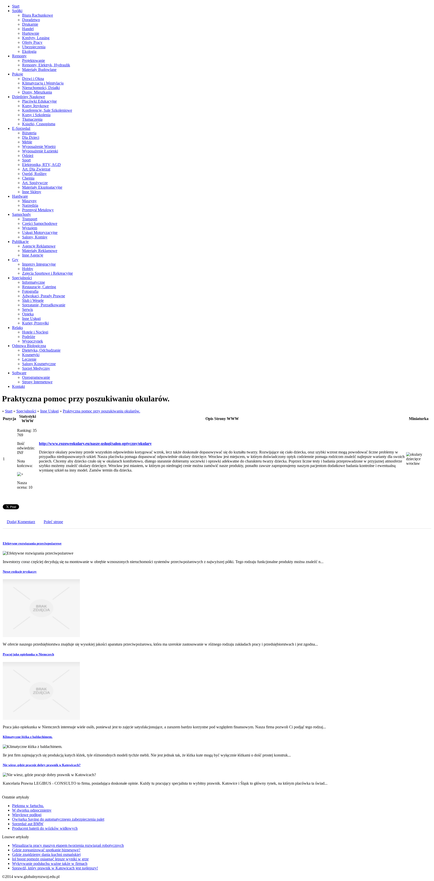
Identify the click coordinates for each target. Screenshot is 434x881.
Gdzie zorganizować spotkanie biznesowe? (46, 850)
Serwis (27, 309)
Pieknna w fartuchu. (28, 806)
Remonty (19, 56)
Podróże (28, 336)
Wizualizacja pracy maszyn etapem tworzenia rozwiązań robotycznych (68, 845)
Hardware (20, 196)
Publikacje (20, 241)
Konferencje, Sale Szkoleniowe (47, 110)
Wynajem (29, 228)
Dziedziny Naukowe (28, 97)
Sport (26, 160)
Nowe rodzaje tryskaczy (20, 571)
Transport (29, 219)
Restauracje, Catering (39, 287)
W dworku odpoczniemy (31, 810)
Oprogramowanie (36, 377)
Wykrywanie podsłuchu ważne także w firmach (49, 863)
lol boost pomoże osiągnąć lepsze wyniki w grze (50, 859)
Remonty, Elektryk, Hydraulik (46, 65)
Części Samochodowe (39, 223)
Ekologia (29, 51)
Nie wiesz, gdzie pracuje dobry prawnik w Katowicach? (42, 765)
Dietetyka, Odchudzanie (41, 350)
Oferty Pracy (32, 42)
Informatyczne (33, 282)
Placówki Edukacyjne (39, 101)
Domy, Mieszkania (37, 92)
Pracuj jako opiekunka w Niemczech (28, 654)
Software (19, 373)
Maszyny (29, 201)
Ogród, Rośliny (34, 174)
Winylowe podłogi (26, 815)
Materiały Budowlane (39, 69)
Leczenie (29, 359)
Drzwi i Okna (33, 78)
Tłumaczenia (32, 119)
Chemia (28, 178)
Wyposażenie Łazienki (40, 151)
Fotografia (30, 291)
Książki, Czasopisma (38, 124)
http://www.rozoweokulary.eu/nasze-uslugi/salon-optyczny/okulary (95, 443)
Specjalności (22, 278)
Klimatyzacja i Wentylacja (43, 83)
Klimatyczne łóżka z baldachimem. (27, 737)
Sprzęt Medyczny (36, 368)
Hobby (27, 269)
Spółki (17, 11)
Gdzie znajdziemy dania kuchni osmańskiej (46, 854)
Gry (15, 260)
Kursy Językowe (35, 106)
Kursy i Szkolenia (36, 115)
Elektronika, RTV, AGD (41, 164)
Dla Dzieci (30, 137)
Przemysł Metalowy (38, 210)
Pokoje (17, 74)
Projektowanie (33, 60)
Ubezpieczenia (33, 47)
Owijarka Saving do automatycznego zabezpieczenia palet (58, 819)
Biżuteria (29, 133)
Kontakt (18, 386)
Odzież (27, 155)
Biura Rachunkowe (37, 15)
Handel (28, 29)
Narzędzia (30, 205)
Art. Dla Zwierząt (36, 169)
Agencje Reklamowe (39, 246)
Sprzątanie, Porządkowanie (43, 305)
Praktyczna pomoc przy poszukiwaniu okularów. (101, 411)
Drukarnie (30, 24)
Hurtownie (30, 33)
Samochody (21, 214)
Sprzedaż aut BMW (27, 824)
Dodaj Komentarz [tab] (21, 522)
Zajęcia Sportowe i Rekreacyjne (47, 273)
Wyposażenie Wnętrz (39, 146)
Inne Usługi (31, 318)
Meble (27, 142)
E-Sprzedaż (21, 128)
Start (15, 6)
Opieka (28, 314)
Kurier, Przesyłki (35, 323)
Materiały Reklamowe (39, 250)
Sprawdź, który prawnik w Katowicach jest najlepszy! (55, 868)
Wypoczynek (32, 341)
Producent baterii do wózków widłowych (45, 828)
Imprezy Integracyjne (39, 264)
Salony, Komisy (34, 237)
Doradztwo (31, 20)
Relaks (17, 327)
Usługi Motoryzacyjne (40, 232)
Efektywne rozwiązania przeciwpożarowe (32, 543)
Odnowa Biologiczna (29, 346)
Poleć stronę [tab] (53, 522)
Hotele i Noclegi (35, 332)
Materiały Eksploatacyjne (42, 187)
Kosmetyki (30, 355)
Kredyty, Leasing (35, 38)
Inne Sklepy (31, 192)
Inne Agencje (32, 255)
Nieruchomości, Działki (41, 88)
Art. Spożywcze (35, 183)
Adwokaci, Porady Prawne (43, 296)
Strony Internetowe (37, 382)
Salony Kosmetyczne (39, 364)
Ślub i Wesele (33, 300)
